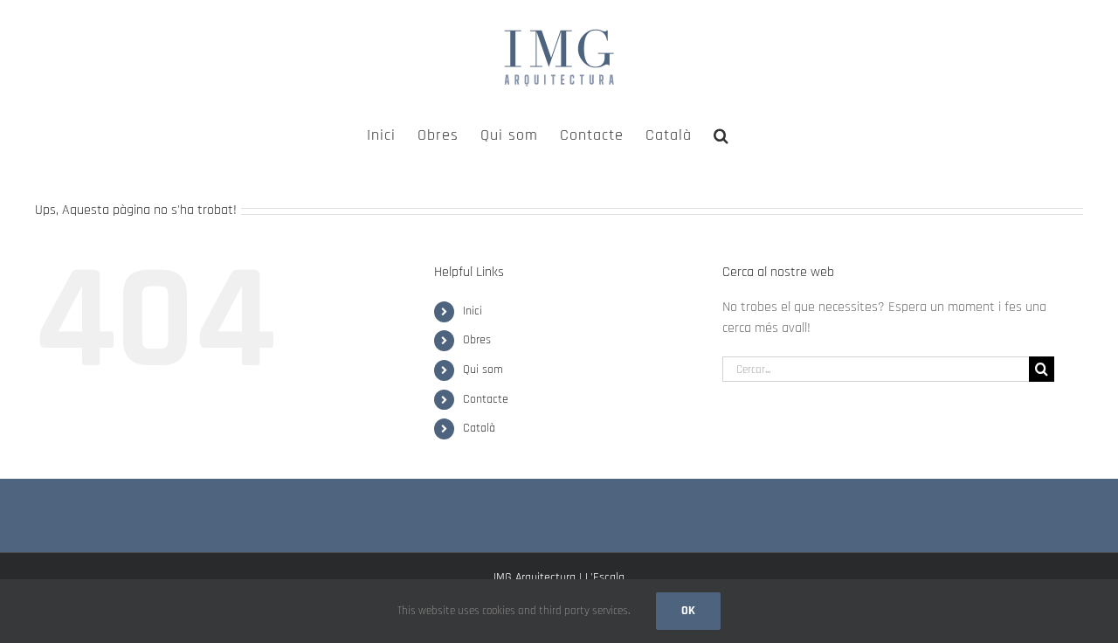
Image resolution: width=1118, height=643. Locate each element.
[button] (721, 133)
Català (479, 428)
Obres (477, 340)
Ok (688, 611)
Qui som (483, 369)
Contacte (485, 399)
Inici (472, 311)
